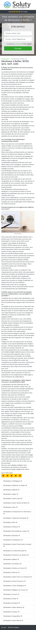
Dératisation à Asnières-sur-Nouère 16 (16, 555)
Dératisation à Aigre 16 (10, 494)
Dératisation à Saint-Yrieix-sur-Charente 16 (17, 577)
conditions (18, 44)
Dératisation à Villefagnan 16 (12, 481)
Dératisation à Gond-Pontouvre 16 (14, 581)
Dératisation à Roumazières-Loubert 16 (16, 531)
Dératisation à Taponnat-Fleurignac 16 (15, 518)
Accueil (3, 627)
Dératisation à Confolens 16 (12, 564)
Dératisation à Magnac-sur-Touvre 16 (15, 590)
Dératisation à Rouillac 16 (11, 535)
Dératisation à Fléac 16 (10, 598)
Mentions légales (13, 627)
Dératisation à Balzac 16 (11, 559)
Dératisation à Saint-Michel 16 (13, 620)
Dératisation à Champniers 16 (13, 540)
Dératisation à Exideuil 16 (11, 603)
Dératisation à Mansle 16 (11, 490)
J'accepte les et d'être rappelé (18, 44)
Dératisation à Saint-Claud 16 (12, 498)
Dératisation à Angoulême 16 (12, 616)
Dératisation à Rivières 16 (11, 527)
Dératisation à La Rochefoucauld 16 (14, 551)
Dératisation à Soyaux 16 (11, 612)
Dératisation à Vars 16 (10, 507)
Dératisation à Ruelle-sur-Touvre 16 (15, 568)
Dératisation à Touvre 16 (11, 594)
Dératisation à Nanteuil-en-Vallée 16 (15, 485)
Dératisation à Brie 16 (10, 522)
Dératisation (5, 59)
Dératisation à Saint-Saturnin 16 (13, 607)
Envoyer (18, 48)
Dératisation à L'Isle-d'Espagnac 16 (14, 585)
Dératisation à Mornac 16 (11, 572)
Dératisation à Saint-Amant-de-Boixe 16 (16, 503)
